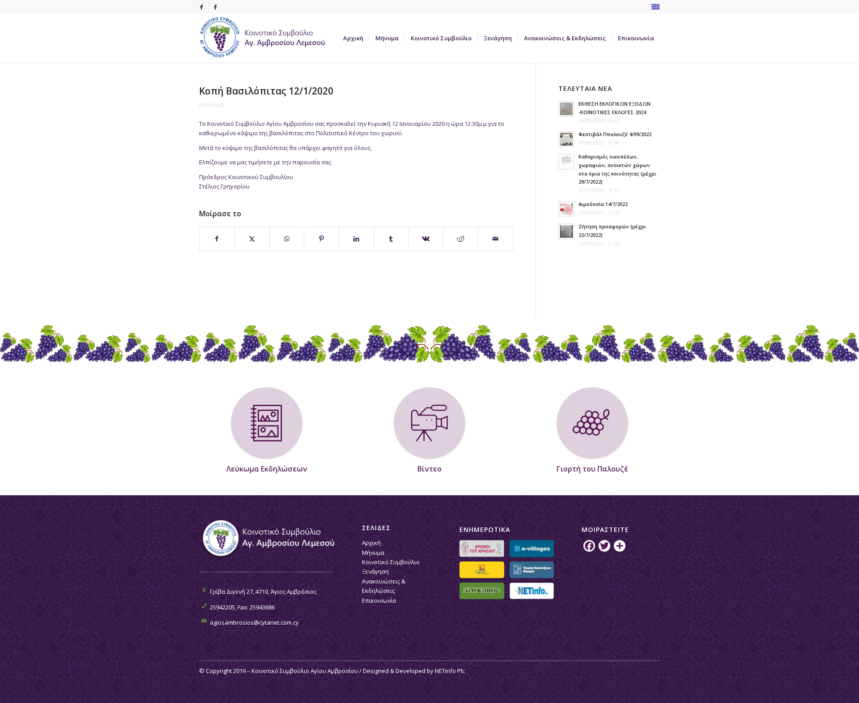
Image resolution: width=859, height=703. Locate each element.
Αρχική (371, 543)
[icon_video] (429, 423)
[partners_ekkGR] (532, 570)
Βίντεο (429, 469)
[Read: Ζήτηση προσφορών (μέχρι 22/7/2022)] (566, 231)
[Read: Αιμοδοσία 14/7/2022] (566, 209)
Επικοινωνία (379, 600)
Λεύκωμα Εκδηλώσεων (266, 469)
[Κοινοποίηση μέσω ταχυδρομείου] (495, 238)
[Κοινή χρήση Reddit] (460, 238)
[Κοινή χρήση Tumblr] (391, 238)
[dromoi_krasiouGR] (481, 548)
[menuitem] (353, 38)
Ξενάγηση (375, 571)
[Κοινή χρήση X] (252, 238)
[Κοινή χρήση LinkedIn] (356, 238)
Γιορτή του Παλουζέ (592, 469)
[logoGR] (266, 38)
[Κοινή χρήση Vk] (426, 238)
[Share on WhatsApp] (287, 238)
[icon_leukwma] (266, 423)
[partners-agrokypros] (481, 591)
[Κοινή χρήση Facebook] (217, 238)
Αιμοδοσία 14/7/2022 (603, 204)
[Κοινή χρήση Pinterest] (321, 238)
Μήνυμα (373, 553)
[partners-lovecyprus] (481, 570)
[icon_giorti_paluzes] (592, 423)
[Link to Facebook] (201, 6)
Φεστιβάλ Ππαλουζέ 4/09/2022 (614, 134)
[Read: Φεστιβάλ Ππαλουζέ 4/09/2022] (566, 139)
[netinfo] (532, 591)
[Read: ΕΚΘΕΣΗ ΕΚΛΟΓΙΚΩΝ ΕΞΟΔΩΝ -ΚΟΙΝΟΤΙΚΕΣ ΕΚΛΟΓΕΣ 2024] (566, 109)
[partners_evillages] (532, 548)
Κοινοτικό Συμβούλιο (391, 562)
